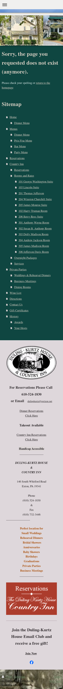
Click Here (31, 415)
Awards (18, 322)
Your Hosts (20, 328)
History (14, 316)
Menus (14, 129)
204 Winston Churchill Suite (35, 199)
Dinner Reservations (31, 411)
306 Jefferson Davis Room (34, 252)
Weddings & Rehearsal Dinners (32, 275)
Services (19, 263)
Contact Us (16, 304)
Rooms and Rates (24, 176)
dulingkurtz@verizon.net (39, 401)
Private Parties (18, 269)
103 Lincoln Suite (29, 187)
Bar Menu (20, 146)
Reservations (17, 158)
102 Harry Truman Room (33, 211)
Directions (16, 299)
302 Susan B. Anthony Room (35, 228)
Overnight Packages (25, 258)
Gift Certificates (19, 310)
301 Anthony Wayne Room (34, 222)
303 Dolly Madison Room (33, 234)
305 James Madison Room (34, 246)
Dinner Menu (22, 123)
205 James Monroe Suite (33, 205)
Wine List (15, 293)
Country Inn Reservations (31, 435)
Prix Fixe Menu (23, 140)
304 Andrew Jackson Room (34, 240)
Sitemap (19, 677)
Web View (55, 681)
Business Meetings (25, 281)
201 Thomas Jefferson (31, 193)
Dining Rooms (22, 287)
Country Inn (17, 164)
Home (13, 117)
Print (9, 677)
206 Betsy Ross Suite (31, 216)
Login (57, 677)
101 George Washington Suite (36, 181)
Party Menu (21, 152)
